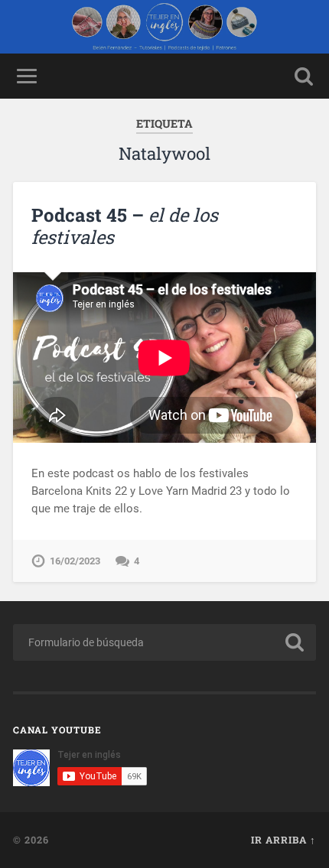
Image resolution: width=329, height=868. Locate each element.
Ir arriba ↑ (283, 840)
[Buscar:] (164, 642)
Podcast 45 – (124, 226)
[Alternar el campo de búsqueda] (304, 76)
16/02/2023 (75, 561)
